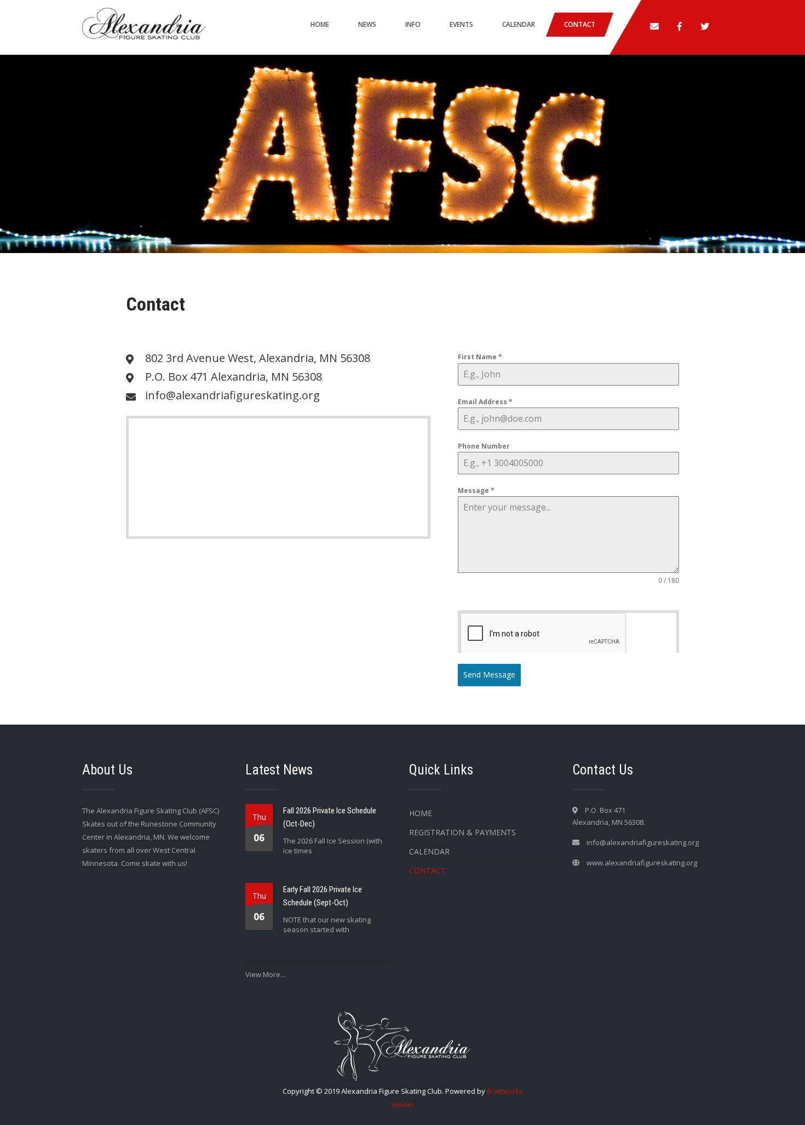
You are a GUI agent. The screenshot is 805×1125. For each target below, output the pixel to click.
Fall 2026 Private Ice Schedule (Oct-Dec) (329, 817)
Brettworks (505, 1091)
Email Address (485, 401)
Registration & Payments (462, 832)
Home (320, 24)
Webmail (402, 1105)
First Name (480, 356)
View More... (265, 974)
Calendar (518, 24)
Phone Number (484, 446)
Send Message (489, 674)
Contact (579, 24)
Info (413, 24)
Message (476, 490)
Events (461, 24)
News (367, 24)
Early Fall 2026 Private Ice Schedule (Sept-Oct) (322, 896)
